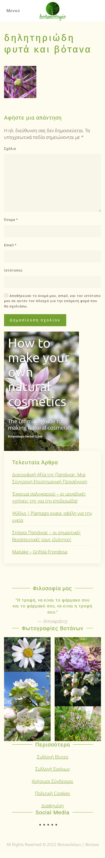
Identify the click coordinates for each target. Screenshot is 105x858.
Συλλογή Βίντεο (52, 757)
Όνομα (11, 220)
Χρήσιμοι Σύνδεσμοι (52, 781)
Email (10, 245)
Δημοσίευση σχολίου (35, 320)
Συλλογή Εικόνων (52, 769)
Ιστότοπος (13, 270)
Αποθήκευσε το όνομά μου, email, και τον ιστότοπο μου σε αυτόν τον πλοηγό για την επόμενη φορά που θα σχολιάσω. (52, 301)
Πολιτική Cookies (52, 793)
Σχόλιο (10, 149)
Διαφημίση (52, 806)
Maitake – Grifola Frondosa (39, 552)
